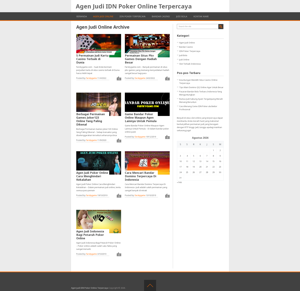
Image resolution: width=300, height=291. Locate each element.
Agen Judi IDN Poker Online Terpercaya (134, 6)
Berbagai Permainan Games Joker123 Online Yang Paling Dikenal (90, 119)
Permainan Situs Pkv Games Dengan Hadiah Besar (141, 59)
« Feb (179, 182)
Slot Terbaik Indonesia (190, 63)
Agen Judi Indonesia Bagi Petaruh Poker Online (90, 234)
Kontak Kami (201, 16)
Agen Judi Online (103, 16)
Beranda (81, 16)
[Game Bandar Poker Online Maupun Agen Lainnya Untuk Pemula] (147, 104)
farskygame (91, 78)
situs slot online (193, 117)
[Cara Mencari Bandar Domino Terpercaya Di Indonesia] (147, 162)
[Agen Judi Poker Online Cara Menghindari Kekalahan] (98, 162)
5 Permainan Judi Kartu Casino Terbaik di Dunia (92, 59)
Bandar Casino (161, 16)
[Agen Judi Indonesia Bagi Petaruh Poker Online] (98, 221)
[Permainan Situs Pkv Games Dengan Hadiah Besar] (147, 45)
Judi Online (184, 59)
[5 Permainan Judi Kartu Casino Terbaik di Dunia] (98, 45)
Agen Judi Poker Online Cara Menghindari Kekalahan (92, 176)
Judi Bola (181, 16)
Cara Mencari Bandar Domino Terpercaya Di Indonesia (140, 176)
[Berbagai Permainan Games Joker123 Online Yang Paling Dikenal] (98, 104)
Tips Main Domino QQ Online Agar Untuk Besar (201, 87)
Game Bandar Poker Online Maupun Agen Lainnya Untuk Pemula (141, 117)
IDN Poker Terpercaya (132, 16)
